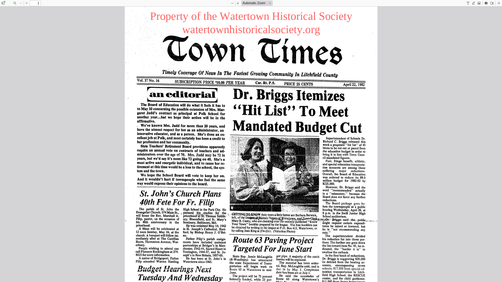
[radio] (468, 3)
